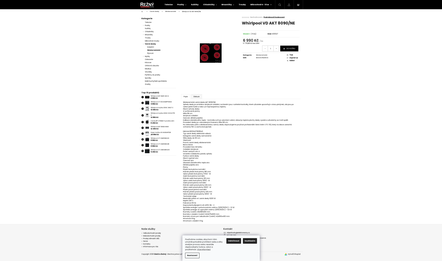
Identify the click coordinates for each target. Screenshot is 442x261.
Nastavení (192, 255)
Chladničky (149, 31)
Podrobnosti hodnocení (274, 17)
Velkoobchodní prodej (152, 233)
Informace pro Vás (150, 246)
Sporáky (148, 78)
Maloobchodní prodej (151, 236)
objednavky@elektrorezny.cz (238, 232)
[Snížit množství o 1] (265, 48)
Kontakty (146, 244)
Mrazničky (149, 34)
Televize (148, 22)
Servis (145, 241)
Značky (148, 84)
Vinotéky (148, 72)
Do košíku (291, 48)
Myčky (147, 56)
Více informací (204, 249)
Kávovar (148, 62)
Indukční (150, 47)
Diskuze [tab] (197, 96)
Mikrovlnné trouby (152, 41)
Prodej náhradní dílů (151, 238)
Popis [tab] (186, 96)
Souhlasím (250, 241)
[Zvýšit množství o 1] (276, 48)
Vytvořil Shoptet (294, 254)
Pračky (147, 25)
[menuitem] (168, 4)
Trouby (148, 38)
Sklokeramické (153, 50)
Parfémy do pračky (152, 75)
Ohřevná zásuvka (152, 65)
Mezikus (148, 69)
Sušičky (148, 28)
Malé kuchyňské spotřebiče (156, 81)
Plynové (150, 53)
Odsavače (149, 59)
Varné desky (150, 44)
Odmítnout (233, 241)
